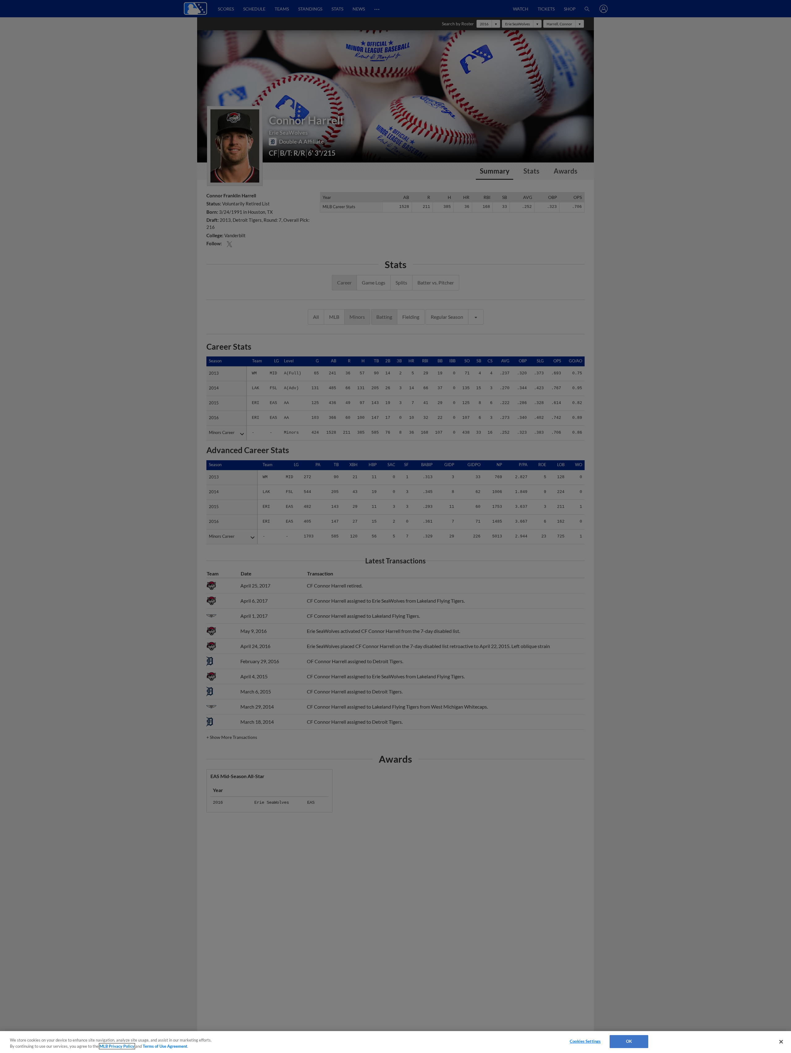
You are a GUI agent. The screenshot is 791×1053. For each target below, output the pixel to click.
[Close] (781, 1041)
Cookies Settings (585, 1041)
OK (629, 1041)
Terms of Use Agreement (165, 1046)
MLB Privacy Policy (116, 1046)
